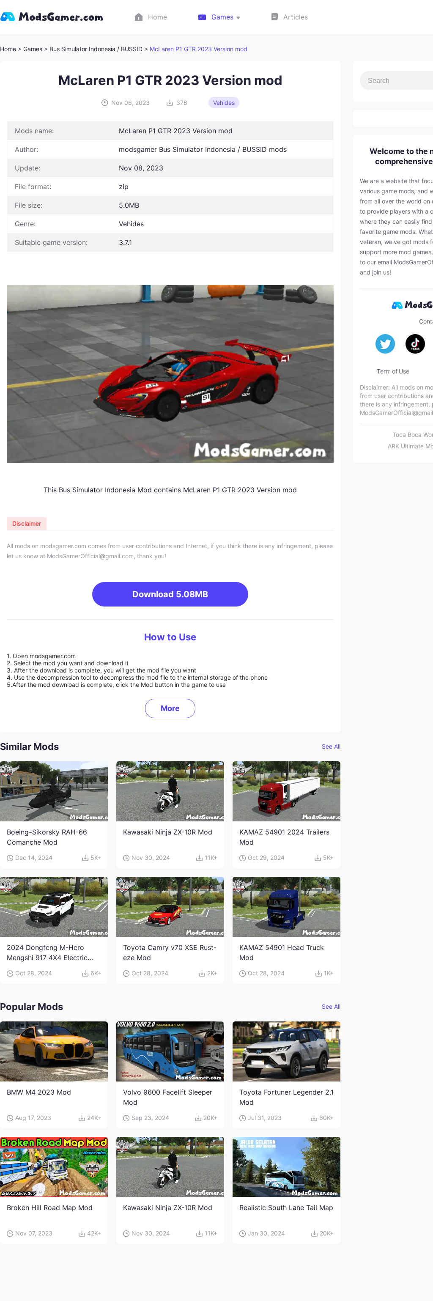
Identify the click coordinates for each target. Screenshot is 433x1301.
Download (170, 594)
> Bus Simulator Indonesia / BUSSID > (97, 48)
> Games (30, 48)
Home (8, 48)
